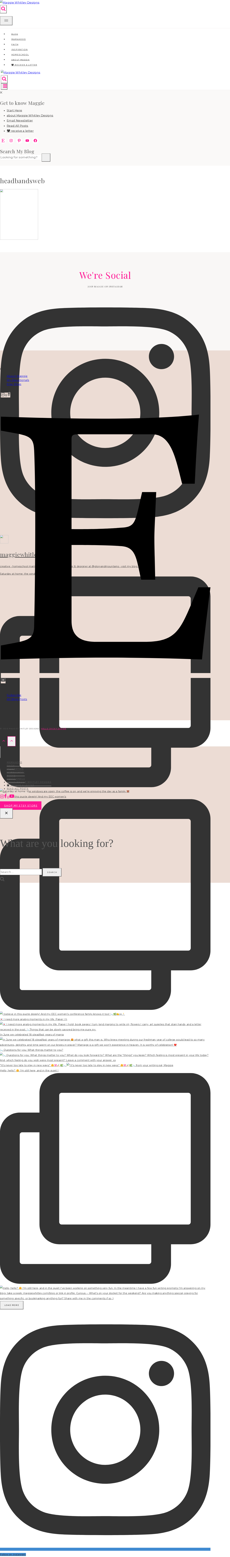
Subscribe (14, 695)
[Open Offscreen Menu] (6, 20)
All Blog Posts (17, 699)
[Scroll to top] (3, 741)
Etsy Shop (14, 384)
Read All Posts (17, 125)
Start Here (14, 110)
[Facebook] (9, 395)
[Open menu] (4, 86)
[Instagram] (3, 395)
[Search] (46, 157)
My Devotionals (18, 380)
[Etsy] (105, 675)
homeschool (16, 772)
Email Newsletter (20, 120)
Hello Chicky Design (53, 728)
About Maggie (17, 376)
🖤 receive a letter (24, 64)
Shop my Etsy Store (20, 805)
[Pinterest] (6, 395)
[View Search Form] (3, 9)
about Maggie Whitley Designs (30, 115)
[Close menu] (0, 752)
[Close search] (6, 813)
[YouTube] (3, 680)
